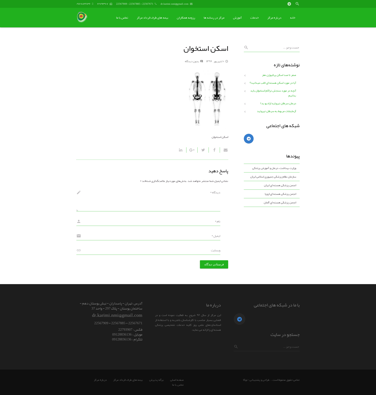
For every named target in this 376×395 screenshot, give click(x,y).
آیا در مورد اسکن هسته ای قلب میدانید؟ (273, 82)
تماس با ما (178, 385)
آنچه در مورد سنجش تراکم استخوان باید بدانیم (273, 93)
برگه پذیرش (156, 380)
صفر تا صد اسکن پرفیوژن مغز (279, 75)
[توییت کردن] (203, 150)
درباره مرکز (100, 380)
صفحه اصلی (177, 380)
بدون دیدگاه (192, 61)
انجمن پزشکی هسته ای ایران (280, 185)
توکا (245, 380)
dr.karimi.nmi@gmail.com (174, 3)
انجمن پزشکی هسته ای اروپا (280, 194)
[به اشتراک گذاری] (214, 150)
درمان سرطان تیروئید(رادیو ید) (278, 103)
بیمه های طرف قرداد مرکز (128, 380)
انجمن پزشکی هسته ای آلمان (280, 202)
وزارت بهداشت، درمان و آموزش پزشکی (274, 168)
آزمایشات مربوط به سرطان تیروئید (276, 111)
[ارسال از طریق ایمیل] (224, 150)
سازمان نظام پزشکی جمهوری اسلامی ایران (273, 177)
